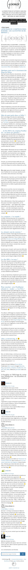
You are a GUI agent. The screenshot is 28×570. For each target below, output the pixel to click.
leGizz (7, 412)
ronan (7, 470)
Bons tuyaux (11, 366)
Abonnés (21, 366)
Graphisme (6, 20)
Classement (7, 368)
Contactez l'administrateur (17, 559)
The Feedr (6, 122)
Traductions (14, 20)
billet (6, 120)
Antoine (7, 383)
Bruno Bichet (18, 364)
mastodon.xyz (16, 567)
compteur (13, 368)
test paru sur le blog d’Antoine (14, 239)
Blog (2, 368)
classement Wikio (6, 67)
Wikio (8, 369)
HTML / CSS (22, 20)
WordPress (12, 21)
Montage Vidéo (21, 21)
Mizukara (14, 23)
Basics (15, 561)
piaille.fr (10, 567)
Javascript (5, 21)
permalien (18, 369)
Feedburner (22, 67)
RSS (5, 369)
